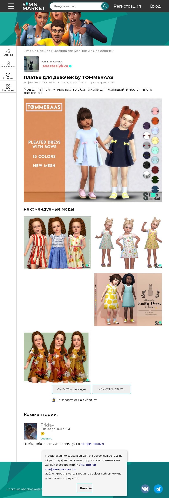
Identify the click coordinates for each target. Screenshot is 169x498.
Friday (47, 425)
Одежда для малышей (71, 51)
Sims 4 (29, 51)
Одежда (43, 51)
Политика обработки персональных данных (37, 489)
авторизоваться (92, 444)
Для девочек (103, 51)
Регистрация (127, 6)
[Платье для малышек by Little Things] (129, 242)
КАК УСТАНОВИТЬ (111, 389)
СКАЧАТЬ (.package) (71, 389)
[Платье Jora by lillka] (56, 356)
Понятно (86, 488)
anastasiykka (55, 66)
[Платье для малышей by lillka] (56, 242)
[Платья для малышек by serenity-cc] (129, 299)
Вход (155, 6)
